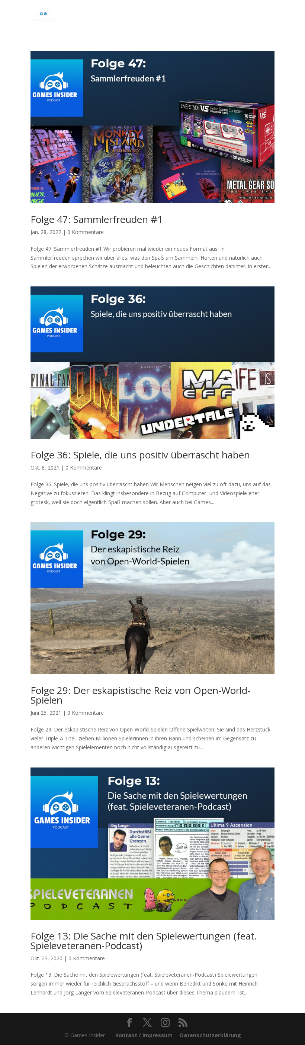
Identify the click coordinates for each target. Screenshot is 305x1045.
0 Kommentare (85, 232)
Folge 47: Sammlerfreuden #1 (96, 219)
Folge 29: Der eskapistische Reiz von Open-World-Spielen (140, 695)
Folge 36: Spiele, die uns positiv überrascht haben (140, 454)
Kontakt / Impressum (144, 1035)
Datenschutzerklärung (210, 1035)
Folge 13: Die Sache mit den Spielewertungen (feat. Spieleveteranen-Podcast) (143, 940)
